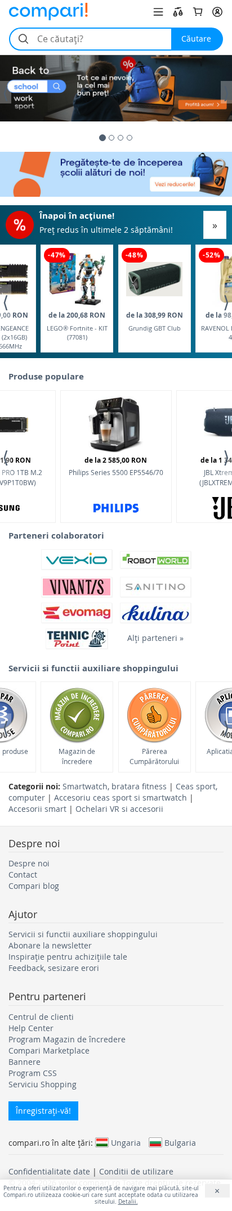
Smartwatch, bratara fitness (115, 786)
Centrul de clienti (41, 1016)
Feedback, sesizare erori (53, 968)
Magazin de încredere (77, 756)
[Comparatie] (177, 12)
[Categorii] (158, 12)
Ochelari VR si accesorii (119, 808)
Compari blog (33, 885)
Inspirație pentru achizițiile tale (67, 956)
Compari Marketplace (49, 1050)
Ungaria (126, 1142)
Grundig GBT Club (154, 321)
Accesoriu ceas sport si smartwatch (120, 797)
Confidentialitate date (49, 1171)
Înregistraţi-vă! (43, 1110)
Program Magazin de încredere (67, 1039)
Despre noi (29, 863)
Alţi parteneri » (155, 637)
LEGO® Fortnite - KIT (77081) (77, 325)
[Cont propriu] (217, 12)
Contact (22, 874)
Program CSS (32, 1073)
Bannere (24, 1061)
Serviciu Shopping (42, 1084)
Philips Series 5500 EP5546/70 (116, 466)
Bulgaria (180, 1142)
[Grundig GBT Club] (154, 279)
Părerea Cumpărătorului (154, 756)
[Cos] (197, 12)
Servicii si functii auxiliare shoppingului (83, 934)
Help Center (30, 1028)
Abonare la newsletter (50, 945)
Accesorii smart (37, 808)
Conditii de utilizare (136, 1171)
